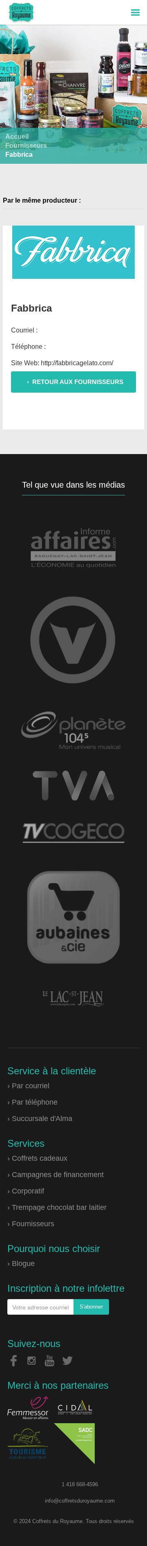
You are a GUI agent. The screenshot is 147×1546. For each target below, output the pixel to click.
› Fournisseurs (30, 1224)
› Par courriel (28, 1086)
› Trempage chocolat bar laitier (57, 1207)
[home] (19, 12)
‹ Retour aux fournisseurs (75, 381)
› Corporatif (25, 1191)
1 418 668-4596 (80, 1484)
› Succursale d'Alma (39, 1118)
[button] (135, 12)
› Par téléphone (32, 1102)
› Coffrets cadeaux (37, 1158)
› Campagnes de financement (55, 1175)
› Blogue (21, 1263)
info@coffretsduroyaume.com (80, 1501)
